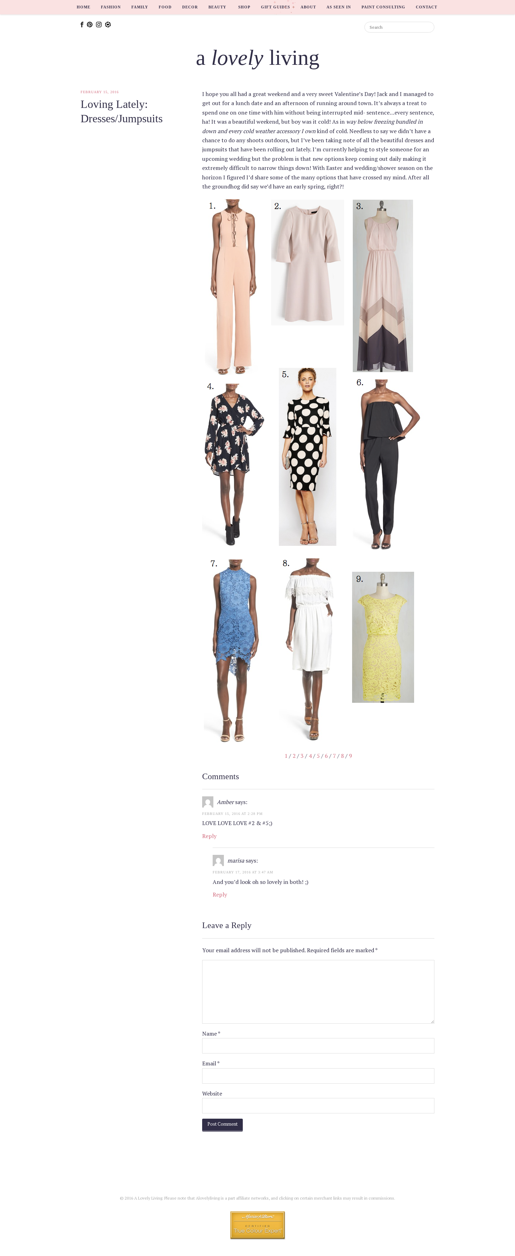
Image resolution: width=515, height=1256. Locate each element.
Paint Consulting (383, 7)
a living (258, 57)
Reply (209, 836)
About (308, 7)
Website (212, 1093)
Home (83, 7)
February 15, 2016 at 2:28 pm (232, 814)
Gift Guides (275, 7)
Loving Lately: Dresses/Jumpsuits (122, 111)
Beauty (217, 7)
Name (211, 1033)
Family (139, 7)
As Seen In (339, 7)
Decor (190, 7)
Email (211, 1063)
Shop (244, 7)
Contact (426, 7)
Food (165, 7)
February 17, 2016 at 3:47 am (243, 872)
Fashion (111, 7)
